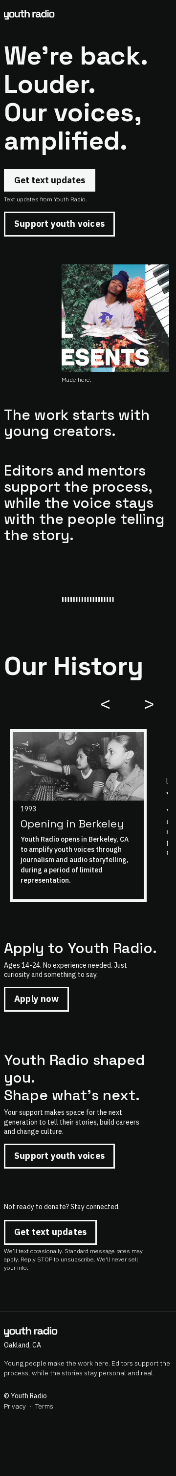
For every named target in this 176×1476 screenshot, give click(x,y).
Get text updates (49, 180)
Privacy (15, 1406)
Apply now (36, 998)
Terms (44, 1406)
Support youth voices (59, 223)
